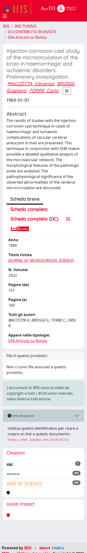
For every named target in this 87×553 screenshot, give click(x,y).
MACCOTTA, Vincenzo (30, 83)
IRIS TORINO (26, 26)
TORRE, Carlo (43, 90)
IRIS (6, 26)
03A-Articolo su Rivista (27, 37)
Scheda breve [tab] (24, 199)
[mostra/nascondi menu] (5, 16)
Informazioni (22, 415)
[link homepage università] (58, 8)
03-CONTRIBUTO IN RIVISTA (32, 31)
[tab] (68, 219)
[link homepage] (17, 8)
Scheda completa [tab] (29, 209)
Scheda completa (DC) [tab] (34, 219)
